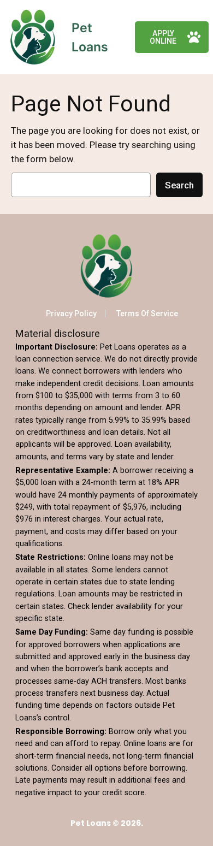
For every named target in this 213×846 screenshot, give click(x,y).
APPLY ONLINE (163, 37)
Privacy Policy (71, 313)
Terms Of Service (147, 313)
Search (179, 185)
